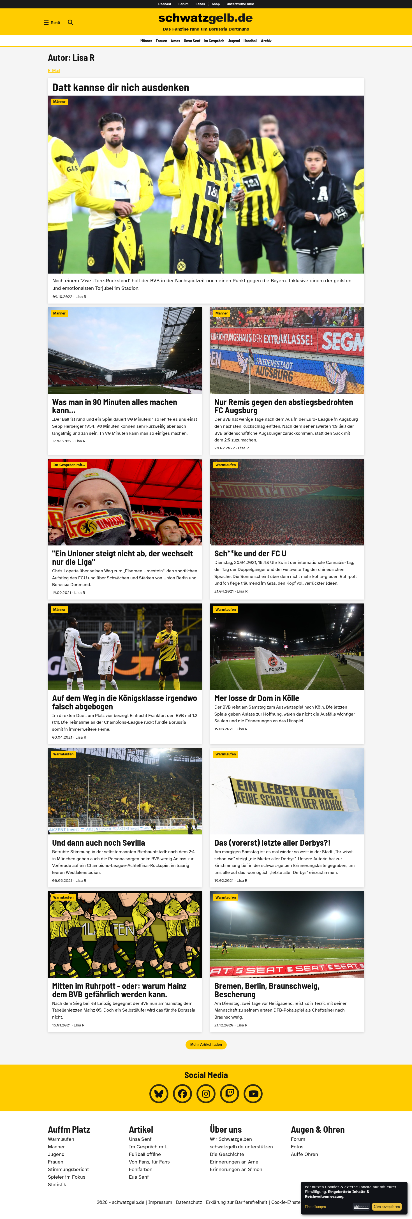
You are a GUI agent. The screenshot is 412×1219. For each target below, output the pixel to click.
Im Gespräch (214, 40)
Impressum (160, 1202)
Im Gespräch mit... (149, 1147)
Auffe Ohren (304, 1154)
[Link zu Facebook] (182, 1093)
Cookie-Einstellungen (293, 1202)
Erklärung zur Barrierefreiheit (236, 1202)
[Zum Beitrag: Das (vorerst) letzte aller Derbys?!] (287, 817)
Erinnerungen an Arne (234, 1162)
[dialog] (354, 1198)
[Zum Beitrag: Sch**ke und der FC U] (287, 529)
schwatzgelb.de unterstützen (241, 1147)
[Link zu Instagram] (206, 1093)
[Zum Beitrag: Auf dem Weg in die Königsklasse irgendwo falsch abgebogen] (125, 673)
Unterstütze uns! (240, 4)
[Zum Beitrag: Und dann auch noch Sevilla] (125, 817)
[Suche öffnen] (70, 23)
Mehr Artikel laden (206, 1044)
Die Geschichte (227, 1154)
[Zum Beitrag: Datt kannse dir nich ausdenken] (206, 191)
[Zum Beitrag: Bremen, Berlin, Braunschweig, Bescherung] (287, 961)
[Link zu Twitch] (229, 1093)
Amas (175, 40)
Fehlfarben (140, 1169)
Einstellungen (315, 1206)
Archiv (266, 40)
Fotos (200, 4)
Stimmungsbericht (68, 1169)
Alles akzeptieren (387, 1206)
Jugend (234, 40)
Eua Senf (139, 1177)
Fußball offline (145, 1154)
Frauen (161, 40)
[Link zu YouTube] (253, 1093)
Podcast (165, 4)
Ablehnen (361, 1206)
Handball (250, 40)
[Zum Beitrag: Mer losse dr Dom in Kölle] (287, 673)
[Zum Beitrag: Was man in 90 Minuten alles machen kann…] (125, 381)
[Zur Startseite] (206, 19)
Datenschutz (189, 1202)
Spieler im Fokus (66, 1177)
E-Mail (54, 70)
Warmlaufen (61, 1139)
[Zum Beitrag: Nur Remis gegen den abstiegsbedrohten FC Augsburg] (287, 381)
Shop (216, 4)
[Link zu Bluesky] (158, 1093)
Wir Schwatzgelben (231, 1139)
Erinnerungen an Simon (236, 1169)
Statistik (57, 1184)
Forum (184, 4)
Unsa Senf (192, 40)
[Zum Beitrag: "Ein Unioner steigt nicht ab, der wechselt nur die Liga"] (125, 529)
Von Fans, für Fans (149, 1162)
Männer (146, 40)
